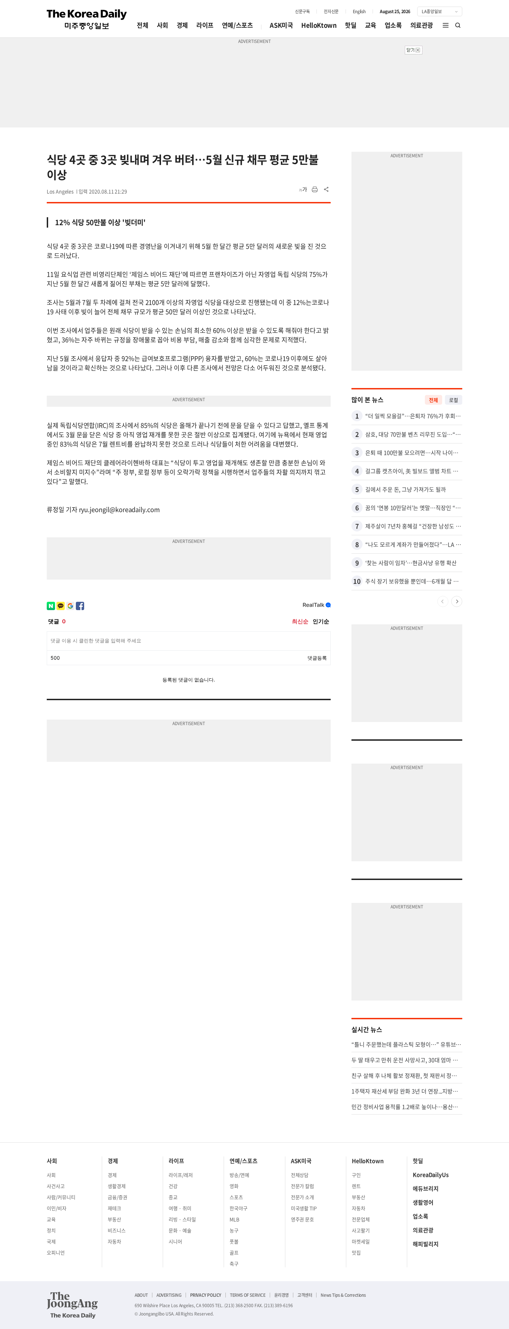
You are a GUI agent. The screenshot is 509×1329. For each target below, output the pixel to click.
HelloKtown (319, 25)
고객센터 (304, 1295)
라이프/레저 (181, 1174)
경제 (182, 25)
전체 (142, 25)
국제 (51, 1241)
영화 (234, 1185)
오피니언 (56, 1252)
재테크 (114, 1208)
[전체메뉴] (445, 25)
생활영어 (423, 1202)
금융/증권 (117, 1197)
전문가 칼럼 (302, 1185)
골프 (234, 1252)
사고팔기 (361, 1230)
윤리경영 (281, 1295)
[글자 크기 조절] (303, 189)
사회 (162, 25)
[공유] (326, 189)
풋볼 (234, 1241)
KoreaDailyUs (431, 1174)
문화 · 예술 (180, 1230)
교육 (370, 25)
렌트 (356, 1185)
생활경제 (117, 1185)
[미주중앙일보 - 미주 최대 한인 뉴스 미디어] (87, 19)
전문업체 (361, 1219)
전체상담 (300, 1174)
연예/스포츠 (237, 25)
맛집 (356, 1252)
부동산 (114, 1219)
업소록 (393, 25)
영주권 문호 (302, 1219)
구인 (356, 1174)
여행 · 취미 (180, 1208)
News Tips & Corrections (343, 1295)
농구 (234, 1230)
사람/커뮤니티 (61, 1197)
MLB (234, 1219)
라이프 (205, 25)
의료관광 (421, 25)
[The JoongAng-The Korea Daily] (72, 1305)
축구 (234, 1263)
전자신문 (331, 11)
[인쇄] (315, 189)
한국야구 (239, 1208)
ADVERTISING (169, 1295)
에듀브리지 (426, 1188)
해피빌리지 (426, 1244)
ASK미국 (281, 25)
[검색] (458, 25)
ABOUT (141, 1295)
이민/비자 (56, 1208)
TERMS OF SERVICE (248, 1295)
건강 (173, 1185)
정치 (51, 1230)
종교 (173, 1197)
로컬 (453, 399)
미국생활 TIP (304, 1208)
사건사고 (56, 1185)
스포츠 (236, 1197)
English (359, 11)
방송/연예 (239, 1174)
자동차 (114, 1241)
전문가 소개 (302, 1197)
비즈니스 (117, 1230)
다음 (456, 601)
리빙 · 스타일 (182, 1219)
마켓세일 (361, 1241)
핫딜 (350, 25)
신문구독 (302, 11)
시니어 (175, 1241)
